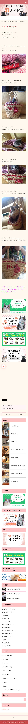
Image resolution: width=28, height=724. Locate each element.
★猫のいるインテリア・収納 (9, 678)
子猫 (12, 408)
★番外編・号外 (6, 674)
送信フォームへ (6, 709)
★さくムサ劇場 (6, 655)
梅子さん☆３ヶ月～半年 (11, 27)
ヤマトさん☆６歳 (6, 621)
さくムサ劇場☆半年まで (7, 612)
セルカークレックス (7, 408)
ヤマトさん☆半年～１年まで (8, 630)
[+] (11, 655)
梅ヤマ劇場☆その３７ (7, 636)
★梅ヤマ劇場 (6, 667)
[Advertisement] (14, 383)
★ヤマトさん (6, 670)
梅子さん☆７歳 (5, 618)
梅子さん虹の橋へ (6, 642)
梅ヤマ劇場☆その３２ (7, 633)
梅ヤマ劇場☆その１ (6, 627)
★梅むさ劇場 (5, 615)
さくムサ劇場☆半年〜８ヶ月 (8, 609)
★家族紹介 (4, 639)
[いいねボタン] (3, 366)
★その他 (4, 682)
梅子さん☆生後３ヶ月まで (8, 624)
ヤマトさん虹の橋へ (6, 646)
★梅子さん (5, 663)
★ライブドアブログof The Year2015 (10, 690)
